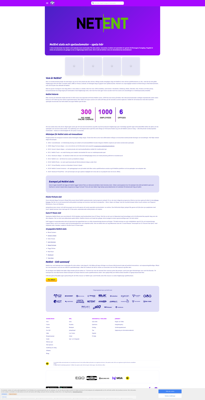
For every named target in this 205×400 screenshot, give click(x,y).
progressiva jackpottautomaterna (104, 146)
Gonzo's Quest (52, 235)
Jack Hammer (52, 242)
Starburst (50, 255)
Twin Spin (51, 258)
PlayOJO (148, 48)
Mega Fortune (52, 245)
